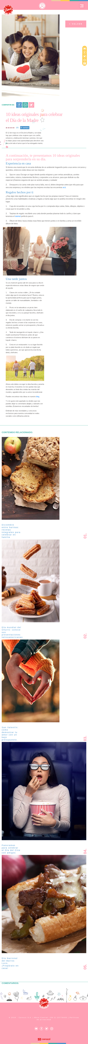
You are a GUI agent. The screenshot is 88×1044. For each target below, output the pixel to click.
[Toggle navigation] (81, 6)
